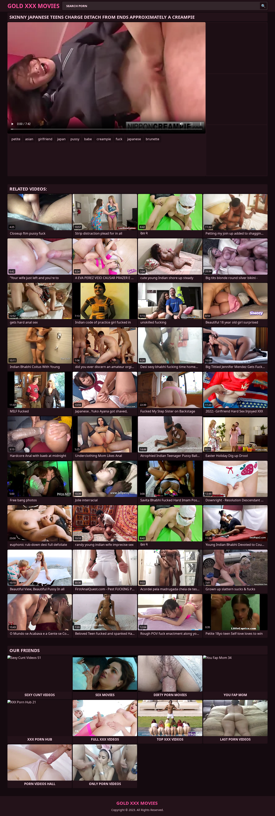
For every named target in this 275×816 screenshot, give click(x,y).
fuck (119, 139)
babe (88, 139)
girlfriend (45, 139)
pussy (74, 139)
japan (61, 139)
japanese (134, 139)
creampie (104, 139)
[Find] (263, 5)
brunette (152, 139)
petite (15, 139)
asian (29, 139)
